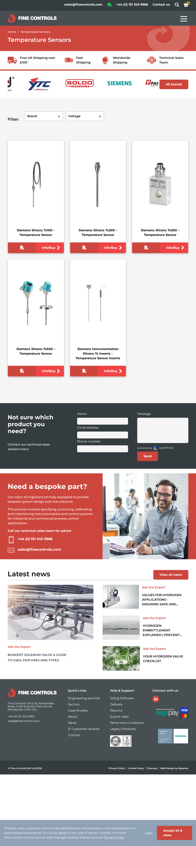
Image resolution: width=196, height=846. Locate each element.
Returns (116, 710)
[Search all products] (177, 6)
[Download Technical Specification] (22, 248)
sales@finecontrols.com (83, 4)
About (73, 716)
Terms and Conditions (127, 723)
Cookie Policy (136, 768)
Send (148, 456)
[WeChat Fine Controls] (109, 6)
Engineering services (84, 698)
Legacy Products (123, 729)
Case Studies (78, 710)
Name (82, 414)
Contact (74, 735)
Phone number (89, 441)
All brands (174, 84)
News (72, 723)
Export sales (119, 716)
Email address (88, 427)
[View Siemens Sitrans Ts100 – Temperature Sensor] (35, 184)
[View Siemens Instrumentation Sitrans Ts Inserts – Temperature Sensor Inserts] (98, 303)
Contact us (161, 4)
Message (144, 414)
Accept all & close (172, 833)
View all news (171, 575)
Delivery (116, 704)
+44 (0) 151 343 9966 (132, 4)
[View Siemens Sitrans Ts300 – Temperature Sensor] (160, 184)
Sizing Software (122, 698)
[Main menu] (184, 19)
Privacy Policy (117, 768)
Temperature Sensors (35, 32)
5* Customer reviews (84, 729)
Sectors (73, 704)
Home (12, 32)
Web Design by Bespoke (174, 768)
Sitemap (152, 768)
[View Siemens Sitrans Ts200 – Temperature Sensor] (98, 184)
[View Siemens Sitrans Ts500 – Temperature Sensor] (35, 303)
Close (148, 832)
